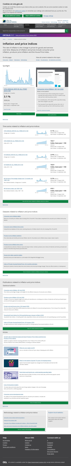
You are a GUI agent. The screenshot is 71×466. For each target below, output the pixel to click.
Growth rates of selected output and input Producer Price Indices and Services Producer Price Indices (25, 337)
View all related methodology (24, 429)
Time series (5, 60)
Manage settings (48, 16)
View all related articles (35, 402)
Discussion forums (52, 451)
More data (19, 113)
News (26, 447)
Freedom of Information (32, 449)
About (63, 22)
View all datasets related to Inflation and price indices (35, 272)
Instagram (50, 443)
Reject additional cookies (33, 15)
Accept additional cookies (12, 15)
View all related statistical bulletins (35, 328)
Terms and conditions (9, 447)
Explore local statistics (55, 412)
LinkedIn (49, 447)
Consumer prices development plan (13, 394)
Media (59, 22)
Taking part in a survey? (62, 25)
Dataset (11, 60)
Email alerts (50, 454)
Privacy (5, 445)
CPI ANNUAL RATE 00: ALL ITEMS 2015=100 (15, 154)
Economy (10, 39)
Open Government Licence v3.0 (37, 462)
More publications (52, 114)
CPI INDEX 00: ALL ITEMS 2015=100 (13, 164)
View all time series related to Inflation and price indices (35, 201)
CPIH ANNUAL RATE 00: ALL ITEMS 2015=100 (15, 90)
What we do (28, 440)
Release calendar (46, 22)
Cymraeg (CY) (65, 20)
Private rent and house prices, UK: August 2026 (16, 306)
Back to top (5, 119)
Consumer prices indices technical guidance (14, 417)
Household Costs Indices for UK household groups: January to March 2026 (24, 315)
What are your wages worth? (27, 348)
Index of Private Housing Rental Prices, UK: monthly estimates (20, 264)
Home (5, 24)
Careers (27, 443)
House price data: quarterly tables (13, 255)
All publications (44, 60)
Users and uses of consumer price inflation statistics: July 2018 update (20, 426)
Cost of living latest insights (11, 385)
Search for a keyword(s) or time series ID (14, 31)
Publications (17, 60)
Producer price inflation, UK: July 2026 (14, 297)
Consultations (51, 449)
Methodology (54, 22)
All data (38, 60)
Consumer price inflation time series (14, 227)
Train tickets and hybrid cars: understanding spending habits (35, 372)
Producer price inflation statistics (12, 235)
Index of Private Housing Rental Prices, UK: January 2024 (19, 322)
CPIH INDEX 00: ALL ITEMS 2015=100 (14, 141)
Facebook (50, 445)
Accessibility (6, 440)
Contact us (28, 445)
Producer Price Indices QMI (10, 420)
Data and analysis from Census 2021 (26, 35)
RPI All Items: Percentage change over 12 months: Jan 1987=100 (18, 179)
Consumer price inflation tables (12, 216)
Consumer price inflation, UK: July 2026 (50, 89)
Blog (67, 22)
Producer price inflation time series (13, 244)
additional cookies (20, 11)
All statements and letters (55, 60)
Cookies (5, 443)
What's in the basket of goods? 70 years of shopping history (35, 360)
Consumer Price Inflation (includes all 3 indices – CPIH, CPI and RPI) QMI (20, 423)
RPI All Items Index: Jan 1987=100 (13, 188)
